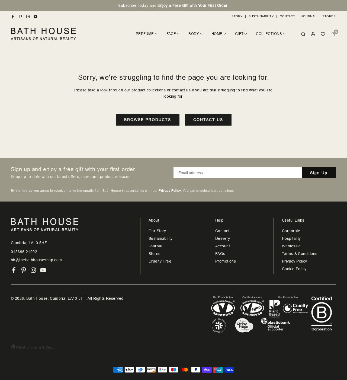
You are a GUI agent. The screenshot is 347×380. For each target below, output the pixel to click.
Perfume (145, 34)
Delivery (222, 238)
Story (237, 16)
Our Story (157, 231)
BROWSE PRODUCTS (147, 119)
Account (222, 246)
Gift (239, 34)
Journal (308, 16)
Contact (287, 16)
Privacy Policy (294, 261)
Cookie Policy (294, 269)
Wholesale (291, 246)
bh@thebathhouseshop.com (36, 260)
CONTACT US (208, 119)
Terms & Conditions (299, 253)
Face (171, 34)
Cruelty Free (160, 261)
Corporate (291, 231)
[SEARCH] (303, 34)
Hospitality (291, 238)
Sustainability (261, 16)
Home (217, 34)
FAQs (220, 253)
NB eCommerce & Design (36, 347)
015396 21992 (24, 252)
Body (193, 34)
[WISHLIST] (323, 34)
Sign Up (318, 173)
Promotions (225, 261)
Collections (269, 34)
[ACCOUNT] (313, 34)
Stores (328, 16)
